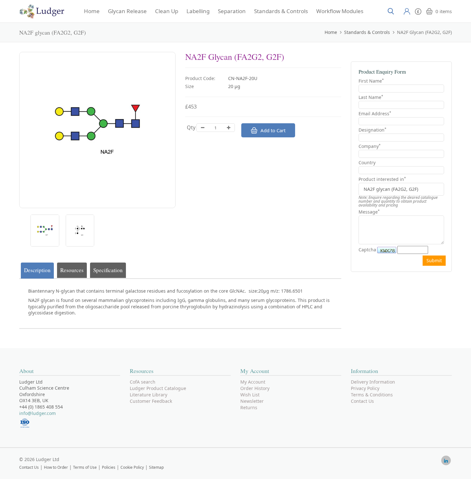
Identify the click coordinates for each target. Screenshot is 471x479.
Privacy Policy (365, 388)
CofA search (142, 382)
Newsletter (252, 401)
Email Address (375, 113)
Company (370, 146)
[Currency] (418, 11)
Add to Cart (272, 130)
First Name (371, 81)
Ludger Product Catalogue (158, 388)
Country (367, 162)
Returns (248, 407)
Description (37, 270)
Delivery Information (373, 382)
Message (369, 212)
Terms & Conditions (372, 395)
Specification (108, 270)
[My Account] (407, 11)
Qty (191, 127)
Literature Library (148, 395)
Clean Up (166, 11)
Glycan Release (127, 11)
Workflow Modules (339, 11)
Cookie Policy (132, 467)
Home (92, 11)
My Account (252, 382)
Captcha (367, 250)
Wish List (250, 395)
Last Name (371, 97)
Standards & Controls (281, 11)
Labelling (198, 11)
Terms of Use (85, 467)
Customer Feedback (151, 401)
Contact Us (362, 401)
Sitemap (156, 467)
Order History (254, 388)
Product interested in (382, 179)
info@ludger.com (37, 413)
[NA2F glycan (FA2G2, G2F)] (44, 231)
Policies (108, 467)
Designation (372, 130)
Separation (232, 11)
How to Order (56, 467)
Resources (72, 270)
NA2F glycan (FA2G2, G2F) (424, 32)
